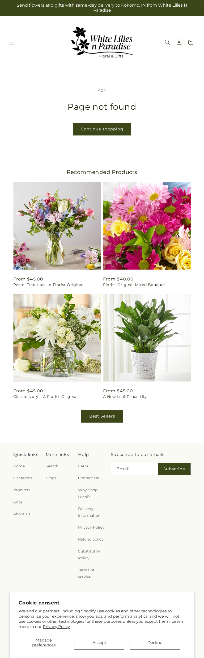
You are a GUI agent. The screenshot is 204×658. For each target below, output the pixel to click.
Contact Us (88, 478)
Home (19, 466)
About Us (22, 514)
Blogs (51, 478)
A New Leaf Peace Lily (125, 396)
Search (52, 466)
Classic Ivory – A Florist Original (45, 396)
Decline (154, 642)
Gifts (17, 502)
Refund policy (91, 539)
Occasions (22, 478)
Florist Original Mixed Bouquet (134, 284)
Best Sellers (102, 416)
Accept (99, 642)
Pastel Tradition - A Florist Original (48, 284)
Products (21, 490)
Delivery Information (89, 512)
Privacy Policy (56, 626)
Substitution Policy (89, 554)
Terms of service (86, 573)
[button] (11, 42)
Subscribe (174, 468)
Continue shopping (102, 128)
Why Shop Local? (87, 493)
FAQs (83, 466)
